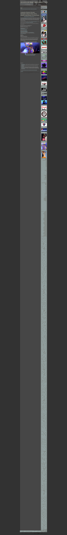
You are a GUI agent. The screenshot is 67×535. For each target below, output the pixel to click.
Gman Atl (42, 356)
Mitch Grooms (44, 425)
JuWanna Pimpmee (43, 386)
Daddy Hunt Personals (43, 176)
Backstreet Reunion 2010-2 (44, 172)
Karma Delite (42, 387)
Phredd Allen (42, 455)
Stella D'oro (42, 496)
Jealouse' (42, 372)
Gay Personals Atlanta (44, 37)
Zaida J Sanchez (42, 529)
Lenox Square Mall (43, 403)
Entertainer (45, 333)
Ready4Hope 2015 (44, 92)
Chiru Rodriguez (44, 297)
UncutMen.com (22, 65)
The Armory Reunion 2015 (43, 209)
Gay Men (45, 347)
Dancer (43, 306)
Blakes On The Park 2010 (43, 174)
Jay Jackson (45, 370)
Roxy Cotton (44, 472)
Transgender (45, 517)
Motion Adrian (44, 427)
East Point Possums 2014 (43, 181)
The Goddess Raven (43, 507)
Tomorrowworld (45, 515)
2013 (43, 238)
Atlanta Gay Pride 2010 (43, 164)
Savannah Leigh (43, 477)
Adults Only (44, 240)
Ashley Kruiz (43, 253)
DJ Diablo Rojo (44, 320)
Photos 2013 (42, 199)
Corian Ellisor (44, 301)
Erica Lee (44, 334)
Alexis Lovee (44, 245)
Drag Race (42, 324)
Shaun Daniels (45, 481)
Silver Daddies (44, 485)
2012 (41, 238)
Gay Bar (42, 346)
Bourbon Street (44, 282)
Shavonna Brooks (44, 483)
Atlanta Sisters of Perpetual (43, 264)
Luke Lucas (45, 409)
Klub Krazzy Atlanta (43, 184)
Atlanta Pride (44, 262)
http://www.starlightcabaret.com (23, 33)
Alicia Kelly (44, 246)
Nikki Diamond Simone (43, 446)
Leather (44, 401)
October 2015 (42, 216)
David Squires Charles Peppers (44, 311)
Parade (42, 453)
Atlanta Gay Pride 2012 (43, 163)
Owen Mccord (45, 450)
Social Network (42, 489)
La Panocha (44, 394)
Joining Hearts (44, 380)
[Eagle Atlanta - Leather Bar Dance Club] (44, 91)
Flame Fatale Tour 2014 (43, 178)
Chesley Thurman (43, 295)
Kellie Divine (43, 388)
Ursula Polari (44, 523)
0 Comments (22, 71)
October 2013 (42, 226)
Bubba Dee (42, 287)
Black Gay (42, 275)
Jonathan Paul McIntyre (43, 381)
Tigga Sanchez (44, 514)
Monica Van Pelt (44, 426)
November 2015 (42, 215)
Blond (45, 280)
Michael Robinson (43, 420)
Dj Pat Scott (42, 321)
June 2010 (42, 232)
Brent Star (42, 283)
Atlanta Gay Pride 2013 (43, 162)
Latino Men (42, 237)
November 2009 (42, 234)
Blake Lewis (42, 276)
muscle (41, 438)
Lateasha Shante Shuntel (31, 16)
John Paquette (43, 379)
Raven (43, 465)
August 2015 (42, 217)
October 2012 (42, 228)
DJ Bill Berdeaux (45, 318)
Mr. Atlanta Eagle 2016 (44, 86)
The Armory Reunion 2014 (43, 210)
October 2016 (42, 212)
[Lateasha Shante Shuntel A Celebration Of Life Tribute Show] (44, 149)
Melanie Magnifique (44, 417)
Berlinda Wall (43, 270)
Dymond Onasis (43, 326)
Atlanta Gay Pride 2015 (43, 161)
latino (41, 397)
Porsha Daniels (44, 457)
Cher (45, 294)
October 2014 (42, 220)
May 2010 (42, 233)
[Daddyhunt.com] (44, 36)
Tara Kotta (45, 502)
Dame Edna (45, 304)
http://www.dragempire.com (31, 32)
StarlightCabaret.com (23, 64)
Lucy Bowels (42, 409)
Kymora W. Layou (43, 393)
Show (41, 485)
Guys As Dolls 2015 (43, 183)
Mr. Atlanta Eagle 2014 (43, 189)
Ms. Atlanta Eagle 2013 (43, 191)
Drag (44, 322)
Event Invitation (42, 337)
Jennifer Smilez (43, 374)
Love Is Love (44, 407)
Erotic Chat (44, 335)
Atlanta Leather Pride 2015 (43, 167)
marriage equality (42, 413)
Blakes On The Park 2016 (43, 173)
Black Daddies (44, 274)
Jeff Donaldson (45, 372)
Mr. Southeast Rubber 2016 (44, 87)
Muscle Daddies (44, 438)
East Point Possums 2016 (44, 62)
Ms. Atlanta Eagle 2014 (43, 190)
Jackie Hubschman (43, 366)
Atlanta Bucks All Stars (43, 255)
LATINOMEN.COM (44, 27)
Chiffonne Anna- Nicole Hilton (43, 296)
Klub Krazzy (45, 391)
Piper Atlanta (45, 456)
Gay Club (44, 346)
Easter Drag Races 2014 (43, 179)
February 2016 (42, 214)
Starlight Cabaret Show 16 (43, 203)
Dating (44, 308)
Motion (41, 427)
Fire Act (45, 340)
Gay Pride (45, 348)
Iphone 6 (44, 364)
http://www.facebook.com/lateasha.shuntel (29, 22)
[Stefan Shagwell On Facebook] (25, 54)
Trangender (42, 517)
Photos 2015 (42, 198)
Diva (44, 317)
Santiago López (43, 475)
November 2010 (42, 231)
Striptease (42, 498)
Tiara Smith (44, 513)
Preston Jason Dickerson (43, 458)
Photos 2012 (42, 200)
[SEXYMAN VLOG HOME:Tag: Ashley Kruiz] (44, 140)
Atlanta (45, 254)
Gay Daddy (42, 347)
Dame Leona (43, 305)
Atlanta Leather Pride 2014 (43, 168)
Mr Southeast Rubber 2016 (44, 433)
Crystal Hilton (45, 303)
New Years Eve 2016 (43, 444)
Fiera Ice (43, 340)
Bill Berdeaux (44, 272)
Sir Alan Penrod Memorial (43, 201)
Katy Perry (45, 387)
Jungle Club (44, 384)
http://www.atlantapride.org (23, 28)
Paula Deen (44, 454)
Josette (43, 382)
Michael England (43, 419)
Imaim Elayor (45, 363)
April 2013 (42, 227)
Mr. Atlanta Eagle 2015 (43, 188)
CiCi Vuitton (42, 299)
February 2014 (42, 224)
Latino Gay (42, 398)
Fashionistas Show (43, 177)
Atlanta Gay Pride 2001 (43, 166)
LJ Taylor (44, 405)
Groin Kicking (44, 358)
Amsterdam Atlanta (43, 249)
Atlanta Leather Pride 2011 (43, 169)
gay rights (42, 349)
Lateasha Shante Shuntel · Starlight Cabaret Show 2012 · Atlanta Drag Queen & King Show (30, 14)
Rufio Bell (44, 473)
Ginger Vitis (44, 354)
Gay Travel (45, 349)
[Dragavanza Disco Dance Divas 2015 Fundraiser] (44, 61)
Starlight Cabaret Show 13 (43, 205)
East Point (43, 328)
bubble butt (45, 287)
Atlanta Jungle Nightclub (44, 45)
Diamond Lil (44, 315)
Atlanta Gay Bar (44, 256)
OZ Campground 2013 (43, 196)
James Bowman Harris (43, 368)
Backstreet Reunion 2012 (43, 171)
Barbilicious (45, 269)
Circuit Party (45, 299)
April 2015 (42, 219)
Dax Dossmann (43, 312)
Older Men (45, 448)
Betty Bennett (44, 271)
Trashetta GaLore (43, 518)
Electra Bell (44, 331)
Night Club (44, 237)
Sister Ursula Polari (43, 487)
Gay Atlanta (45, 345)
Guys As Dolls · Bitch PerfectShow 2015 (44, 70)
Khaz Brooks (43, 389)
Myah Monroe (42, 440)
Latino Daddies (44, 397)
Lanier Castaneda (44, 395)
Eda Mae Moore (45, 329)
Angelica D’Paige (45, 251)
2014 (44, 238)
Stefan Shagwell (25, 30)
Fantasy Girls (44, 338)
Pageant (45, 452)
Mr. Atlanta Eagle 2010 (43, 193)
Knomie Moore (42, 392)
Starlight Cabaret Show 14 (43, 204)
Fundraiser (45, 344)
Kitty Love (44, 390)
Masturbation (42, 415)
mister (44, 424)
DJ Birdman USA (43, 319)
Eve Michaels (45, 336)
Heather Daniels (43, 360)
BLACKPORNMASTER (44, 28)
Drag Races (45, 324)
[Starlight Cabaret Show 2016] (44, 104)
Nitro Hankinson (43, 447)
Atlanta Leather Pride (43, 258)
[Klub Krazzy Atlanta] (44, 80)
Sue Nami (45, 498)
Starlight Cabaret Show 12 (26, 16)
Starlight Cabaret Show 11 (43, 206)
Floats (43, 341)
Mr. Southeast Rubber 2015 (44, 195)
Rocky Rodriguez (44, 470)
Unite (41, 523)
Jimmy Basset (44, 376)
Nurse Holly (42, 448)
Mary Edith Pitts (43, 414)
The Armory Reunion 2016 (43, 105)
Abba (43, 239)
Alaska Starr (45, 242)
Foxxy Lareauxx (44, 342)
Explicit (45, 337)
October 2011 (42, 229)
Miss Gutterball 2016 (43, 186)
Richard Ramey (43, 467)
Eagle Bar (44, 327)
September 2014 (43, 221)
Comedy (42, 301)
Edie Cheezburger (43, 330)
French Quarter (43, 343)
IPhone (42, 364)
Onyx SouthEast (43, 449)
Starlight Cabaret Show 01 (43, 208)
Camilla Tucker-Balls (43, 288)
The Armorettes (43, 505)
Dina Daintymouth (43, 316)
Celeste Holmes (43, 290)
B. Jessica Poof (44, 267)
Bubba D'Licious (43, 286)
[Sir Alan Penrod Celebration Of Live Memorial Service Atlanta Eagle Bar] (44, 131)
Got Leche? (45, 357)
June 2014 (42, 222)
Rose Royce (44, 471)
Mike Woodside (42, 422)
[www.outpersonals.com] (44, 39)
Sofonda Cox (45, 489)
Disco (42, 317)
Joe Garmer (43, 377)
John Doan (45, 378)
